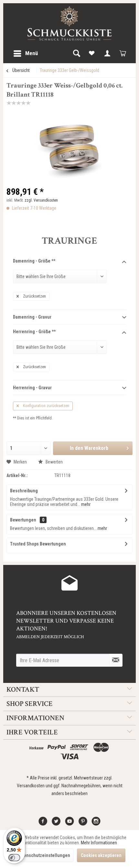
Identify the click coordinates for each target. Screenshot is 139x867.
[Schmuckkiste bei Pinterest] (83, 823)
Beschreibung (24, 490)
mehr (85, 504)
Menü (31, 53)
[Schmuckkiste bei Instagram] (96, 823)
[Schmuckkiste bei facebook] (43, 823)
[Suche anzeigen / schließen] (76, 53)
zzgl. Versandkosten (41, 200)
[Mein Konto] (107, 53)
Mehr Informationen (99, 842)
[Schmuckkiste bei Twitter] (56, 823)
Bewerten (54, 461)
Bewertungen (23, 519)
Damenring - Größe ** (34, 261)
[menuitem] (25, 53)
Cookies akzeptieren (101, 855)
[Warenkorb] (122, 53)
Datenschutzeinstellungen (43, 855)
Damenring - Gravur (32, 317)
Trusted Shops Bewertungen (38, 543)
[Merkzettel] (91, 53)
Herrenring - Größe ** (34, 331)
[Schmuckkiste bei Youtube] (69, 823)
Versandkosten (31, 785)
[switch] (14, 857)
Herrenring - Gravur (32, 387)
